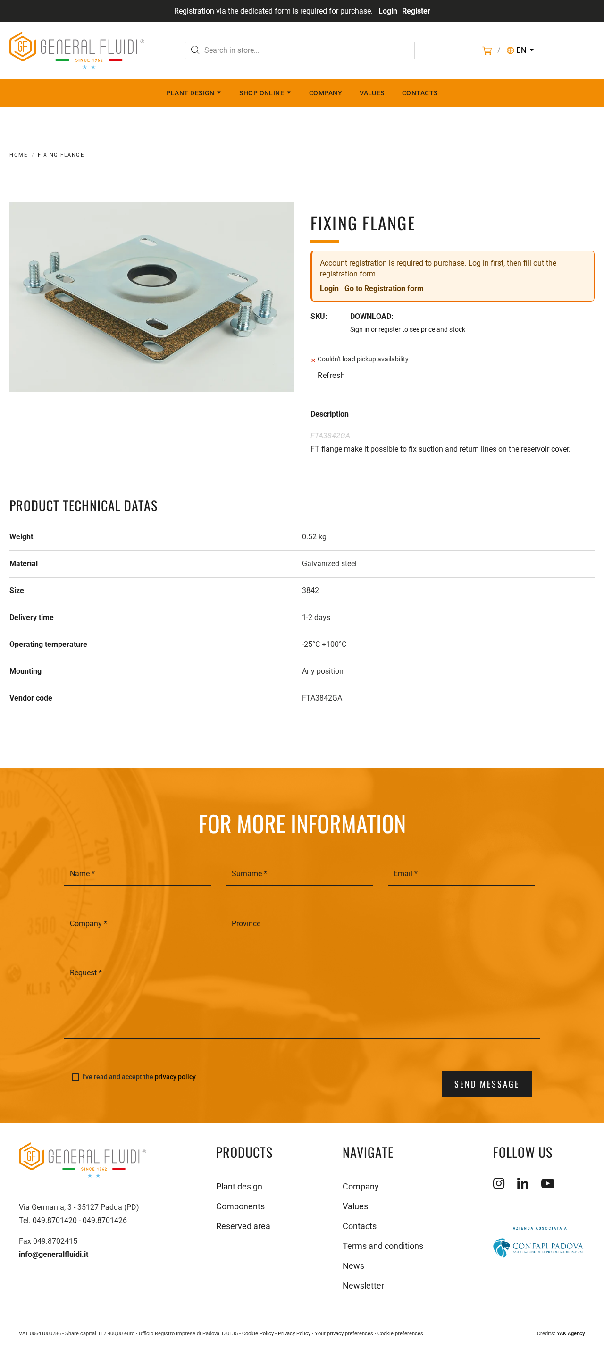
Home (18, 155)
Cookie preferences (400, 1334)
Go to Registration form (384, 288)
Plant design (190, 93)
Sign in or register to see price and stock (407, 329)
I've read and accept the (139, 1077)
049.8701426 (105, 1220)
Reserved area (243, 1226)
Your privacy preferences (344, 1334)
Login (387, 11)
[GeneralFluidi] (76, 50)
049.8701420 (55, 1220)
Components (240, 1206)
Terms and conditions (383, 1246)
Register (416, 11)
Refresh (331, 375)
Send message (487, 1084)
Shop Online (261, 93)
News (353, 1266)
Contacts (420, 93)
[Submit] (195, 51)
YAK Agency (571, 1334)
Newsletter (363, 1285)
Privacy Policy (294, 1334)
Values (372, 93)
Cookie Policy (258, 1334)
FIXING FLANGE (61, 155)
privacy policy (175, 1077)
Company (325, 93)
